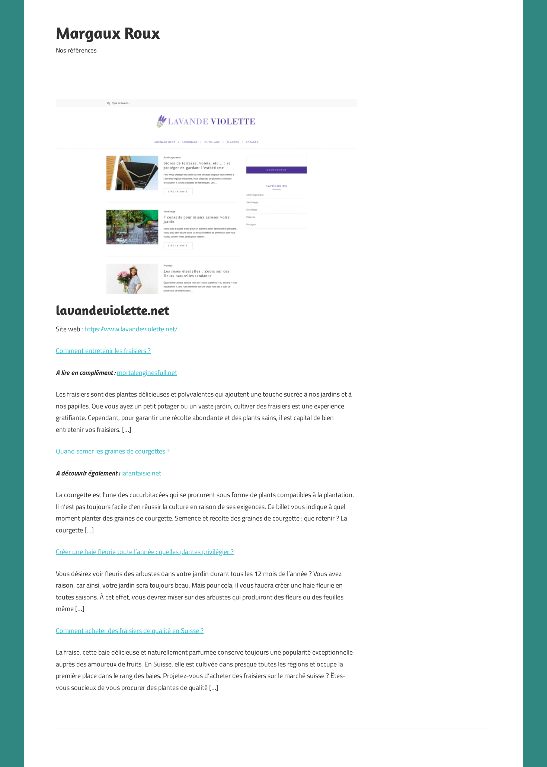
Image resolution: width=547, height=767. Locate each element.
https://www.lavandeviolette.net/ (130, 329)
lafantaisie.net (141, 473)
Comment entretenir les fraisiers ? (103, 351)
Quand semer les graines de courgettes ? (113, 451)
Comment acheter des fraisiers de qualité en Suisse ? (130, 631)
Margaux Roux (108, 33)
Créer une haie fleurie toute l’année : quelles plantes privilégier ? (145, 552)
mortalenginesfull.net (147, 372)
